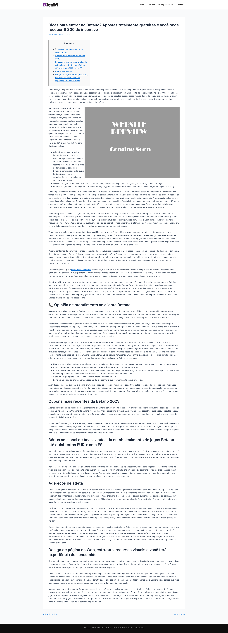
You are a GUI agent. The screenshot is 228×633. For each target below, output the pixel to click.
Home (141, 5)
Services (151, 5)
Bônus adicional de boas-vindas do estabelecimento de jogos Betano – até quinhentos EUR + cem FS (71, 65)
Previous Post (50, 614)
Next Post (179, 614)
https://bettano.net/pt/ (81, 269)
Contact (180, 5)
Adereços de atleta (63, 71)
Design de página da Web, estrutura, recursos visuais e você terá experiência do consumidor (71, 77)
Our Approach (164, 5)
